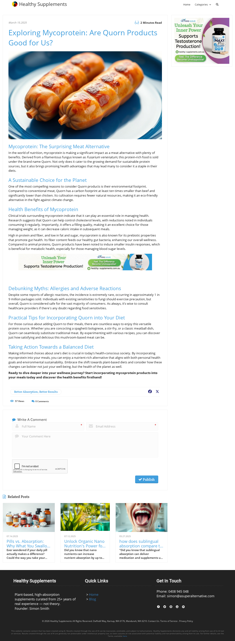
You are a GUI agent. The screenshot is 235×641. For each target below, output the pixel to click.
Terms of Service (169, 621)
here (125, 636)
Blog (92, 599)
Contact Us (153, 621)
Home (93, 594)
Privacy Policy (186, 621)
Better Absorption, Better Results (36, 392)
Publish (148, 479)
